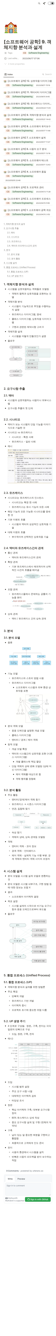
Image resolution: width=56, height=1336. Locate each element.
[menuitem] (8, 74)
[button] (39, 3)
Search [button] (48, 74)
